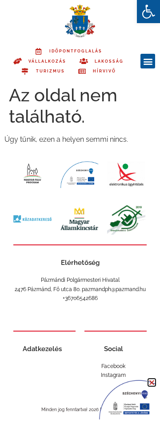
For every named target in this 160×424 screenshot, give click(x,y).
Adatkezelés (42, 349)
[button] (148, 11)
